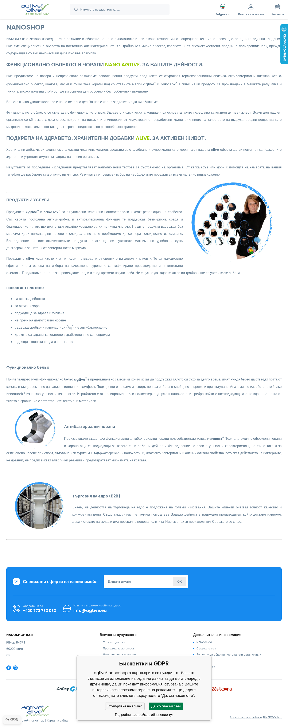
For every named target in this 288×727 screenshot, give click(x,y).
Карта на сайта (57, 720)
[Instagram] (15, 667)
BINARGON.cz (272, 717)
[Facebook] (8, 667)
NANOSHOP (204, 642)
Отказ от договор (114, 642)
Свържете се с (206, 648)
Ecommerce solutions (246, 717)
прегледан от (205, 667)
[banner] (35, 10)
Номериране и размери (119, 654)
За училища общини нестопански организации (228, 654)
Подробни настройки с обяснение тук (144, 714)
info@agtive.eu (90, 610)
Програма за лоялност (118, 648)
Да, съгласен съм (166, 706)
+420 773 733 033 (39, 610)
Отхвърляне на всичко (125, 706)
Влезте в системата (179, 581)
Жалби (201, 660)
